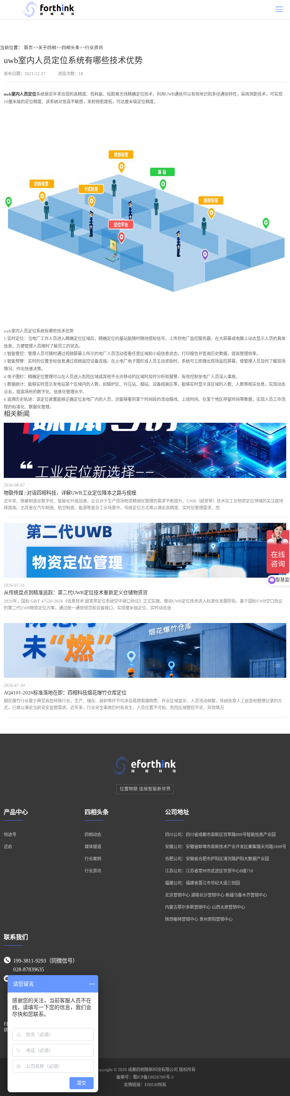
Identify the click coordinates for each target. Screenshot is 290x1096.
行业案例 (93, 858)
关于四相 (47, 47)
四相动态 (93, 834)
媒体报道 (93, 846)
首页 (28, 47)
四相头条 (71, 47)
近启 (8, 846)
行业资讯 (94, 47)
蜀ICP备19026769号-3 (153, 1077)
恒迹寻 (10, 834)
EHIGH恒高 (155, 1084)
